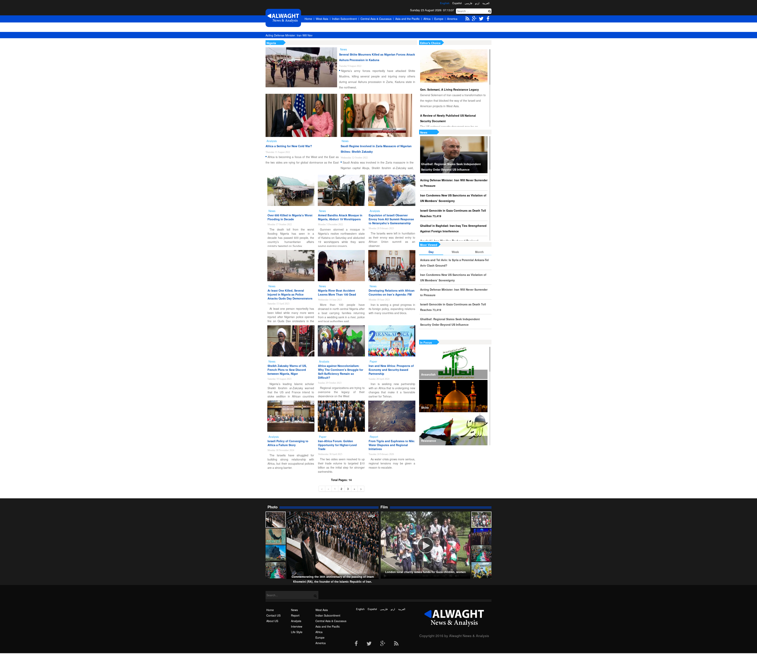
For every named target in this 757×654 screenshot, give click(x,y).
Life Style (296, 632)
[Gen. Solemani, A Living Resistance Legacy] (454, 66)
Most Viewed (428, 245)
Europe (438, 19)
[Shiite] (453, 396)
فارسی (468, 3)
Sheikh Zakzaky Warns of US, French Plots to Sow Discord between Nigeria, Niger (287, 370)
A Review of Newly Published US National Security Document (448, 118)
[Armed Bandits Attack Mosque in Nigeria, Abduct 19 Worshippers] (341, 190)
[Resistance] (453, 429)
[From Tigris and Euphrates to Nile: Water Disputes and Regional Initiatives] (391, 416)
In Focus (426, 342)
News (423, 132)
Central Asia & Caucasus (376, 19)
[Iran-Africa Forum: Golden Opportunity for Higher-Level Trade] (341, 416)
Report (295, 615)
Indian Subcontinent (344, 19)
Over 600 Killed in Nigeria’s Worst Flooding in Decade (290, 217)
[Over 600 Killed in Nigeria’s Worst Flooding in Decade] (290, 190)
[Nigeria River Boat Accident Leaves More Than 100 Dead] (341, 265)
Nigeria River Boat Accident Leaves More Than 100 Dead (337, 292)
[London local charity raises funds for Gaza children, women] (481, 520)
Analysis (296, 621)
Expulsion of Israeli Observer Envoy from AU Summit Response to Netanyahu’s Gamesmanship (391, 219)
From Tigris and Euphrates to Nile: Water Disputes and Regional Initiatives (392, 445)
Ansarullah (428, 374)
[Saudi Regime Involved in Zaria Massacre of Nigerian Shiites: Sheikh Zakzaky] (376, 115)
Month (479, 252)
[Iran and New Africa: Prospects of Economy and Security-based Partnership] (391, 340)
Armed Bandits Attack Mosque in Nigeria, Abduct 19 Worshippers (340, 217)
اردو (477, 3)
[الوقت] (283, 18)
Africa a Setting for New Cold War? (289, 146)
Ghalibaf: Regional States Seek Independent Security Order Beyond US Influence (451, 166)
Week (455, 252)
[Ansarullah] (453, 363)
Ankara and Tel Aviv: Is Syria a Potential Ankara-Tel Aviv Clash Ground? (454, 262)
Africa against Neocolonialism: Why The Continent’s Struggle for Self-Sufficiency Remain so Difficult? (340, 372)
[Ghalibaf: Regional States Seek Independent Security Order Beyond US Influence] (454, 154)
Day (431, 252)
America (452, 19)
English (444, 3)
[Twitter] (369, 644)
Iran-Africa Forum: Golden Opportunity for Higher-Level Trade (337, 445)
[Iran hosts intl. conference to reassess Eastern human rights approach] (481, 536)
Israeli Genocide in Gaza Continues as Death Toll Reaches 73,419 (453, 213)
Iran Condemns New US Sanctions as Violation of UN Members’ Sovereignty (453, 198)
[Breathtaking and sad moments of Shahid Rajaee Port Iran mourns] (276, 553)
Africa (427, 19)
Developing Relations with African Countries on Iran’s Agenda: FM (392, 292)
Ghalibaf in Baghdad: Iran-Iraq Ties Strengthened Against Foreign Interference (453, 228)
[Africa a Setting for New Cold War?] (301, 115)
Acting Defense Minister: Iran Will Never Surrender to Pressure (305, 35)
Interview (296, 626)
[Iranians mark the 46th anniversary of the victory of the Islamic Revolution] (481, 553)
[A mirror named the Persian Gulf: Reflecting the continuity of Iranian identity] (276, 536)
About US (272, 621)
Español (457, 3)
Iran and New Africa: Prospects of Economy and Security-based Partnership (391, 370)
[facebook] (356, 644)
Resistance (428, 441)
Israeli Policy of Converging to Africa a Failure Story (288, 443)
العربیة (485, 3)
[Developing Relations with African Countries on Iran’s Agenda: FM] (391, 265)
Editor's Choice (430, 43)
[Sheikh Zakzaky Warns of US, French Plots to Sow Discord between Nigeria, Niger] (290, 340)
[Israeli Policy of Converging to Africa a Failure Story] (290, 416)
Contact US (273, 615)
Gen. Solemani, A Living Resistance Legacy (449, 89)
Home (308, 19)
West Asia (322, 19)
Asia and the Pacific (407, 19)
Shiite (425, 407)
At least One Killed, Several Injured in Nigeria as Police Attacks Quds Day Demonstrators (290, 294)
